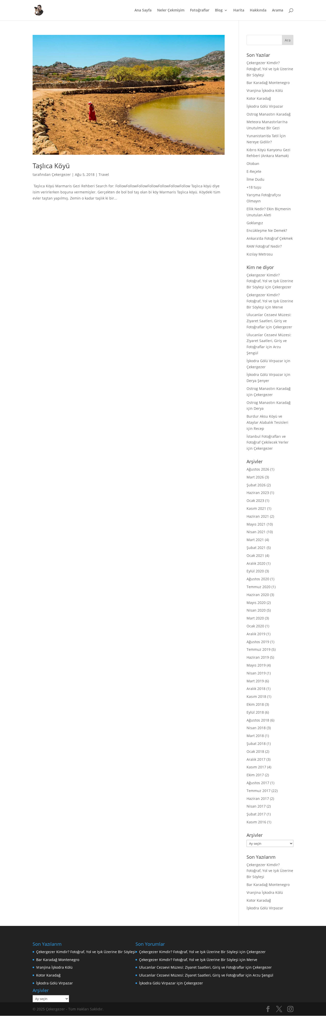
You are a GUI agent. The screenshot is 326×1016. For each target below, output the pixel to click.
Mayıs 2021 (256, 524)
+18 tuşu (254, 187)
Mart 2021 (255, 539)
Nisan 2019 (256, 673)
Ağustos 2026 (258, 469)
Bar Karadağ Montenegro (268, 82)
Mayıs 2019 (256, 665)
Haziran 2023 (258, 492)
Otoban (253, 163)
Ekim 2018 (255, 704)
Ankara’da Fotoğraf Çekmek (270, 238)
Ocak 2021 (255, 555)
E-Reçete (254, 171)
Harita (238, 10)
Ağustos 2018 (258, 720)
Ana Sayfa (143, 10)
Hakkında (258, 10)
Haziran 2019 (258, 657)
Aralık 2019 (256, 633)
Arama (277, 10)
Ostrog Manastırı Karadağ (269, 114)
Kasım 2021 (256, 508)
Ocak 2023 (255, 500)
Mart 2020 (255, 618)
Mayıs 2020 (256, 602)
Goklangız (255, 222)
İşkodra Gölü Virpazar (265, 106)
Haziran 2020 (258, 594)
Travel (104, 174)
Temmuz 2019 (258, 649)
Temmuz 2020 (258, 586)
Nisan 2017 (256, 806)
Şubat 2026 (256, 485)
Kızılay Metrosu (260, 254)
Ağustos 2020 (258, 578)
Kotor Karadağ (259, 98)
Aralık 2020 (256, 563)
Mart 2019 (255, 681)
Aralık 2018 (256, 688)
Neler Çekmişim (170, 10)
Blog (219, 10)
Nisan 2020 (256, 610)
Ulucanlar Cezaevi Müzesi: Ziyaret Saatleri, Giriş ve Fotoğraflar (269, 320)
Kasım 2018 (256, 696)
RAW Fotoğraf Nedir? (264, 246)
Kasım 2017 (256, 767)
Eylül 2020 (255, 571)
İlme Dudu (255, 179)
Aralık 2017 (256, 759)
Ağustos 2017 (258, 782)
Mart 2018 (255, 735)
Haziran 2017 (258, 798)
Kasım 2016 (256, 822)
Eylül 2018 (255, 712)
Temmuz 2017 (258, 790)
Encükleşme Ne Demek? (267, 230)
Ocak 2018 (255, 751)
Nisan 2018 (256, 727)
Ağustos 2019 (258, 641)
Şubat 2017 (256, 814)
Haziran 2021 (258, 516)
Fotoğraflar (199, 10)
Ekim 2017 (255, 774)
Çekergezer (61, 174)
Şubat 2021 (256, 547)
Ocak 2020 (255, 626)
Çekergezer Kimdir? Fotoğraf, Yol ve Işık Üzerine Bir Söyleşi (270, 68)
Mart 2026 (255, 477)
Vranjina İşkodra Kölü (265, 90)
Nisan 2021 (256, 531)
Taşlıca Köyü (51, 165)
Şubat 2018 (256, 743)
